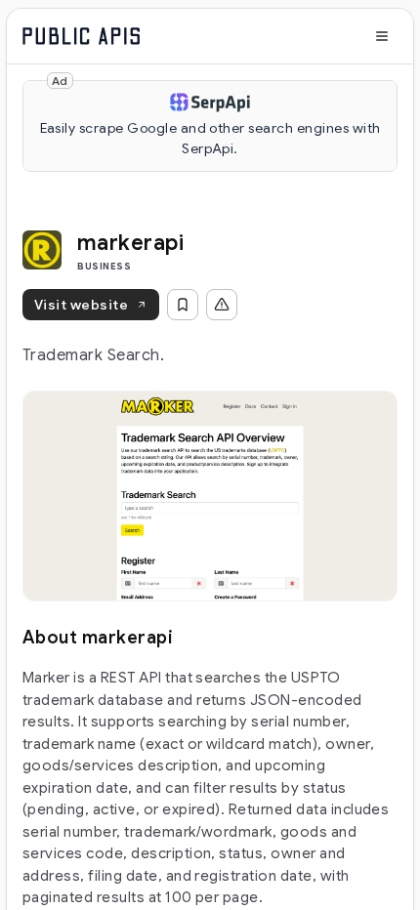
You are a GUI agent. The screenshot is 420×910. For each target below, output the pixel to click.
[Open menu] (382, 36)
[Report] (221, 304)
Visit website (81, 304)
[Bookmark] (182, 304)
